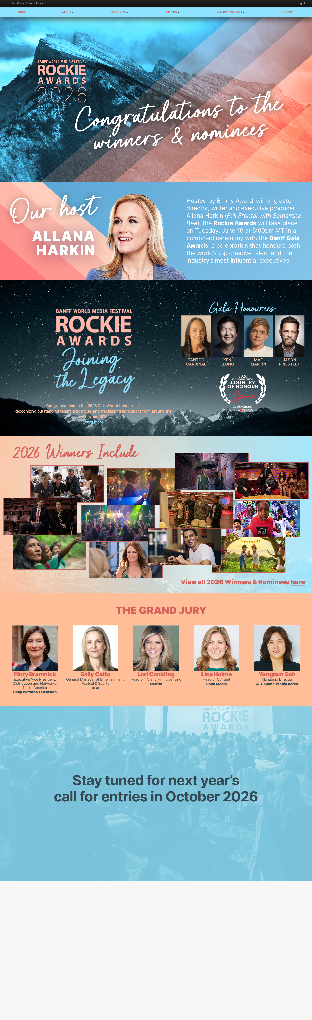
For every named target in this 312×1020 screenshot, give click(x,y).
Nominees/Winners (230, 12)
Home (22, 12)
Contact (288, 12)
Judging (173, 12)
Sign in (302, 3)
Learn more (93, 422)
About (68, 12)
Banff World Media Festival (28, 3)
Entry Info (120, 12)
